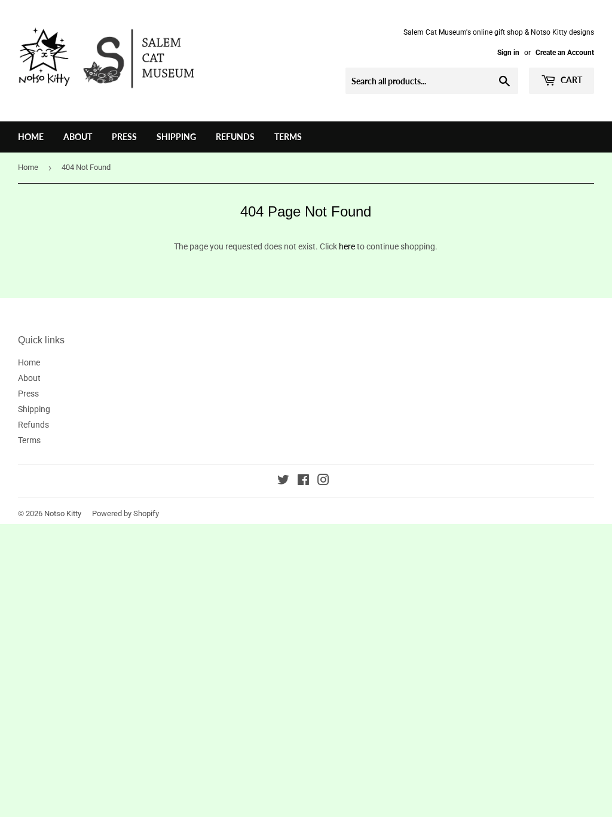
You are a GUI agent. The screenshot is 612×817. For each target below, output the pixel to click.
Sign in (508, 52)
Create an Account (565, 52)
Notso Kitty (62, 513)
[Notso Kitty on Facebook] (303, 481)
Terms (288, 137)
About (77, 137)
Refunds (235, 137)
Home (31, 137)
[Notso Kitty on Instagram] (323, 481)
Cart (570, 80)
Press (124, 137)
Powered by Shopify (125, 513)
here (347, 246)
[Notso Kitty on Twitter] (283, 481)
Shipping (176, 137)
